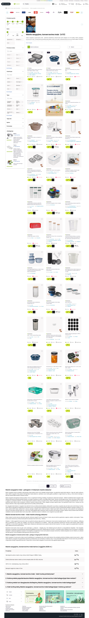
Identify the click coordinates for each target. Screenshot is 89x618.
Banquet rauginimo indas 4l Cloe (33, 100)
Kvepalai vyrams (42, 607)
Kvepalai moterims (9, 608)
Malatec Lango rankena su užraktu (71, 399)
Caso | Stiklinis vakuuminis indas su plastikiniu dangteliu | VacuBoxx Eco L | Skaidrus (72, 466)
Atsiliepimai (71, 0)
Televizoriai (8, 607)
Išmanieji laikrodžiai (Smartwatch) (45, 606)
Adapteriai (41, 609)
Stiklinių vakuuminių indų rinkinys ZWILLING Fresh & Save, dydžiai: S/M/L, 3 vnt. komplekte (54, 433)
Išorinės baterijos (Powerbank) (66, 609)
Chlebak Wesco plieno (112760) (33, 236)
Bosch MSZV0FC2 (68, 302)
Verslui (83, 0)
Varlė (86, 0)
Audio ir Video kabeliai (10, 609)
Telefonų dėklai (25, 609)
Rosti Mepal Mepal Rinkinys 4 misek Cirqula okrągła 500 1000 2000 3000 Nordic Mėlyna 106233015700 (35, 270)
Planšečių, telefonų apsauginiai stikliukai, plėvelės (70, 607)
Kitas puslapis (67, 486)
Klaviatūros (62, 606)
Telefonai (24, 606)
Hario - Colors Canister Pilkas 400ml (34, 335)
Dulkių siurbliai (25, 610)
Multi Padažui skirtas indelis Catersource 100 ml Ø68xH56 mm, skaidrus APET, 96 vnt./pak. (73, 270)
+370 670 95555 (43, 0)
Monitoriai (8, 610)
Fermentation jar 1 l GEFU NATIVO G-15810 (54, 366)
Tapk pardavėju (77, 0)
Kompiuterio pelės (25, 608)
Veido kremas (8, 606)
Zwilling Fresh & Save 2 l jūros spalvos (53, 170)
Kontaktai (66, 0)
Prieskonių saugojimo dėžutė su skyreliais (35, 465)
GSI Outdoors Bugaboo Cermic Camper (53, 203)
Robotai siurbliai (42, 610)
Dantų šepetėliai (63, 610)
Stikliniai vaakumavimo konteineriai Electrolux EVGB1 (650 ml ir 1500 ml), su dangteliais (34, 171)
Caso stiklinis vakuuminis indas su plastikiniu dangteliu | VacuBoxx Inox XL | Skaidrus (53, 400)
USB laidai (41, 608)
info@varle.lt (50, 0)
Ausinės (62, 608)
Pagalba (62, 0)
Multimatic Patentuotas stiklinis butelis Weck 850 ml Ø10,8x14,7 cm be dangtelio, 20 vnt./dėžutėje (53, 336)
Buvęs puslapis (42, 486)
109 (61, 486)
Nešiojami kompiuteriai (26, 607)
